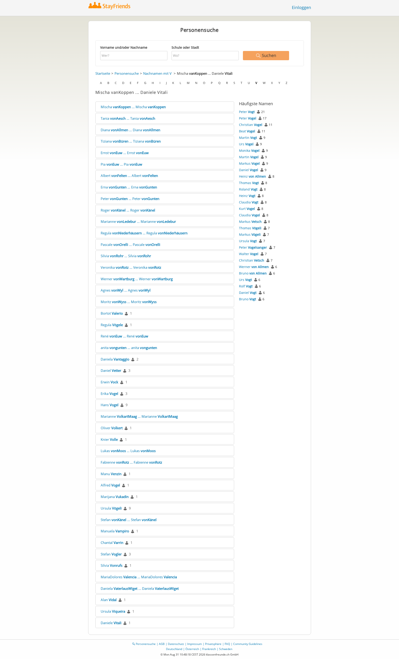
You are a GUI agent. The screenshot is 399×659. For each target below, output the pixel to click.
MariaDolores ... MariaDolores (139, 577)
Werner (254, 267)
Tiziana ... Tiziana (131, 141)
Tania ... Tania (128, 118)
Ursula (111, 508)
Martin (248, 137)
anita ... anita (129, 347)
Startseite (102, 73)
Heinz (252, 176)
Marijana (115, 496)
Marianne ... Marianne (138, 221)
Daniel (111, 370)
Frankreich (209, 649)
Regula (112, 324)
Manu (111, 473)
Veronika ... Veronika (131, 267)
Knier (109, 439)
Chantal (112, 542)
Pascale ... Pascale (130, 244)
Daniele (111, 622)
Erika (109, 393)
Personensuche (127, 73)
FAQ (227, 644)
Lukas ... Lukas (128, 450)
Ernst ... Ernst (125, 152)
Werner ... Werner (137, 279)
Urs (246, 144)
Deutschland (174, 649)
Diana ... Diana (130, 130)
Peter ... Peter (130, 198)
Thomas (249, 183)
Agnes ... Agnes (126, 290)
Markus (249, 163)
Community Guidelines (247, 644)
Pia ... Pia (121, 164)
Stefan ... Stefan (129, 519)
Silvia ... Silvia (126, 255)
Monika (249, 150)
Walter (248, 254)
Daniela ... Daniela (140, 588)
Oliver (112, 428)
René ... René (124, 336)
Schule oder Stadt (185, 47)
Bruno (253, 273)
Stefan (111, 554)
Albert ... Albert (129, 175)
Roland (248, 189)
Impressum (194, 644)
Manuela (115, 531)
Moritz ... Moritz (129, 301)
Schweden (225, 649)
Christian (250, 124)
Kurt (247, 208)
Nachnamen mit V (157, 73)
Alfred (110, 485)
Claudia (248, 202)
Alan (109, 599)
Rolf (246, 286)
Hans (109, 405)
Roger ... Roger (128, 210)
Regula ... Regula (144, 233)
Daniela (115, 359)
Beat (247, 131)
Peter (247, 112)
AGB (162, 644)
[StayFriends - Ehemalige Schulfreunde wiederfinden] (110, 5)
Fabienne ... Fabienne (131, 462)
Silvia (111, 565)
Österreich (192, 649)
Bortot (112, 313)
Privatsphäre (213, 644)
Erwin (109, 382)
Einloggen (301, 7)
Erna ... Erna (129, 187)
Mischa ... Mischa (133, 106)
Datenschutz (176, 644)
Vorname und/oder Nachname (123, 47)
